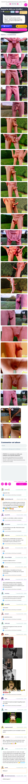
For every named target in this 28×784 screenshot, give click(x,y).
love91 (6, 767)
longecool (7, 535)
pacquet (7, 613)
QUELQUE (7, 579)
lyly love (6, 634)
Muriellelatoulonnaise (10, 775)
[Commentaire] (14, 473)
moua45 (7, 547)
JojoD (6, 748)
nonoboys (7, 593)
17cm (17, 11)
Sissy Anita (7, 524)
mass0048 (7, 514)
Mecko (6, 566)
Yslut (6, 709)
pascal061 (7, 604)
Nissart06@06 (8, 557)
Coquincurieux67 (9, 727)
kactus (6, 489)
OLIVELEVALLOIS (9, 499)
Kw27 (6, 698)
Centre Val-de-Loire (23, 12)
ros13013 (7, 737)
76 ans (12, 11)
